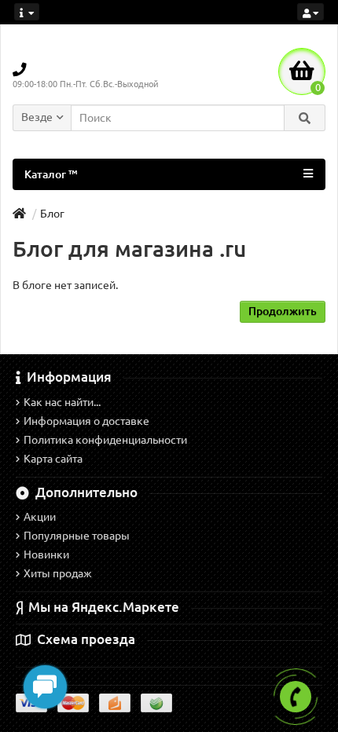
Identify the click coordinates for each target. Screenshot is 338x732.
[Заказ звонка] (295, 696)
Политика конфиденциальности (105, 440)
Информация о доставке (86, 421)
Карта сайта (53, 458)
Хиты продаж (58, 573)
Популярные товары (77, 535)
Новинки (46, 554)
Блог (52, 213)
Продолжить (282, 311)
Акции (40, 517)
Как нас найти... (62, 402)
